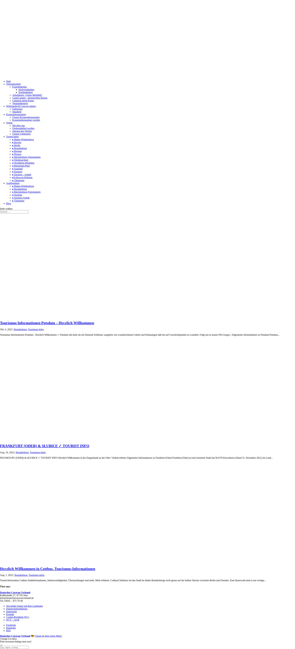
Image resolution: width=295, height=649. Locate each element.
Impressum (11, 611)
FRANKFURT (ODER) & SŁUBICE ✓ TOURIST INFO (44, 446)
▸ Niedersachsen (20, 160)
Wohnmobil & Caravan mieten (21, 106)
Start (8, 81)
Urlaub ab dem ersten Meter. (48, 636)
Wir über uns (18, 125)
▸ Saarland (17, 168)
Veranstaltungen (20, 103)
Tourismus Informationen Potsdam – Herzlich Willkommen (47, 323)
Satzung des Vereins (22, 131)
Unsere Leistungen (21, 134)
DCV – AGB (12, 620)
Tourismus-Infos (36, 329)
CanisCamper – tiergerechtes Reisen (29, 98)
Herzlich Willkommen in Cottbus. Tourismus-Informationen (47, 569)
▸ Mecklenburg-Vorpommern (26, 157)
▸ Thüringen (18, 180)
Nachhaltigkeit (25, 92)
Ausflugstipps (13, 183)
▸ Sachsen (17, 171)
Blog (8, 203)
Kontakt (10, 614)
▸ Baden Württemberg (23, 139)
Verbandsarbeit (13, 84)
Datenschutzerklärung (16, 608)
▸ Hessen (16, 154)
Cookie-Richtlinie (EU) (17, 617)
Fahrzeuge (17, 109)
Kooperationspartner (16, 114)
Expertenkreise (19, 86)
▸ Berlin (16, 145)
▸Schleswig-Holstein (22, 177)
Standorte (17, 111)
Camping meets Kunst (23, 100)
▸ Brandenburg (19, 148)
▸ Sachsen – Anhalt (21, 174)
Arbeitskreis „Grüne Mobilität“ (27, 95)
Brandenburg (20, 329)
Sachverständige (26, 89)
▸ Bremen (17, 151)
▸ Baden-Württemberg (23, 186)
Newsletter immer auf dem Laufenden (24, 606)
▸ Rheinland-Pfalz (21, 166)
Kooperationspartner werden (26, 120)
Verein (9, 122)
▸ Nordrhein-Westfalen (23, 163)
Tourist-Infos (12, 136)
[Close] (1, 645)
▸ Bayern (16, 142)
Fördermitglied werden (23, 128)
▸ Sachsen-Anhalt (21, 197)
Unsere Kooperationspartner (26, 117)
